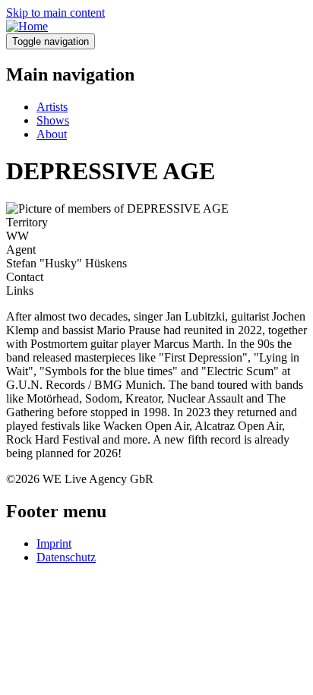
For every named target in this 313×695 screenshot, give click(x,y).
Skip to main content (55, 12)
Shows (52, 120)
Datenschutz (66, 557)
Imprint (53, 543)
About (51, 134)
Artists (52, 106)
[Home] (27, 26)
